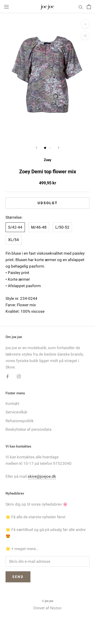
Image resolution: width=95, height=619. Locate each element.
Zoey (47, 160)
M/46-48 (39, 227)
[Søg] (81, 6)
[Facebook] (7, 376)
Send (18, 577)
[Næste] (58, 148)
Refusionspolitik (20, 421)
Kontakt (12, 403)
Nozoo (56, 608)
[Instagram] (19, 376)
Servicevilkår (16, 412)
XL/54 (13, 239)
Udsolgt (48, 203)
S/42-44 (15, 227)
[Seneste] (36, 148)
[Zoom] (85, 24)
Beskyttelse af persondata (28, 429)
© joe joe (47, 601)
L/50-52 (62, 227)
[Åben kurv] (89, 6)
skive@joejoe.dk (42, 476)
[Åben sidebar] (6, 7)
